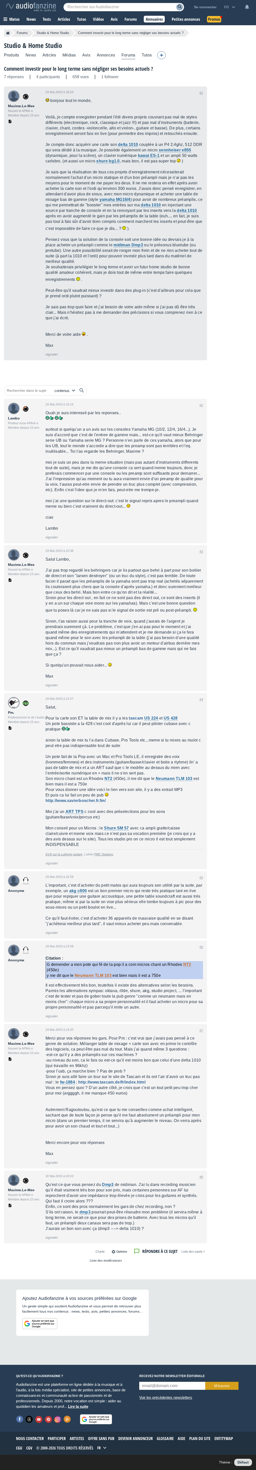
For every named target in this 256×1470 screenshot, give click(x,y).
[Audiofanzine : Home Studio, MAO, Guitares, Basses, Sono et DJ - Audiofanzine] (31, 6)
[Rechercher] (82, 390)
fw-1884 (67, 1082)
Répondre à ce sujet (160, 1251)
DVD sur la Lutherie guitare (64, 854)
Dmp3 (108, 1184)
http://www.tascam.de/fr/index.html (112, 1082)
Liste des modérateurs (106, 1260)
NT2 (108, 778)
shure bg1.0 (108, 161)
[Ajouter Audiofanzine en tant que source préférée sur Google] (39, 1323)
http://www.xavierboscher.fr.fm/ (76, 800)
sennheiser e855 (175, 150)
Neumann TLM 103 (174, 778)
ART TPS (75, 811)
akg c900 (78, 891)
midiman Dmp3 (128, 245)
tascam (136, 718)
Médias (69, 55)
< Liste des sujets (193, 1251)
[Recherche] (179, 7)
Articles (49, 55)
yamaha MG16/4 (115, 199)
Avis (86, 55)
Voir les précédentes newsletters (165, 1397)
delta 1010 (128, 144)
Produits (11, 55)
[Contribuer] (161, 55)
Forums (22, 33)
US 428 (171, 718)
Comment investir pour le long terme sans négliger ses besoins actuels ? (78, 68)
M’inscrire (222, 1386)
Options (121, 1251)
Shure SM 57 (116, 828)
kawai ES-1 (149, 155)
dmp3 (85, 1212)
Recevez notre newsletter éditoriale (172, 1376)
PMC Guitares (103, 854)
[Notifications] (247, 7)
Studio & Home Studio (53, 33)
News (31, 55)
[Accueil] (8, 33)
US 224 (151, 718)
